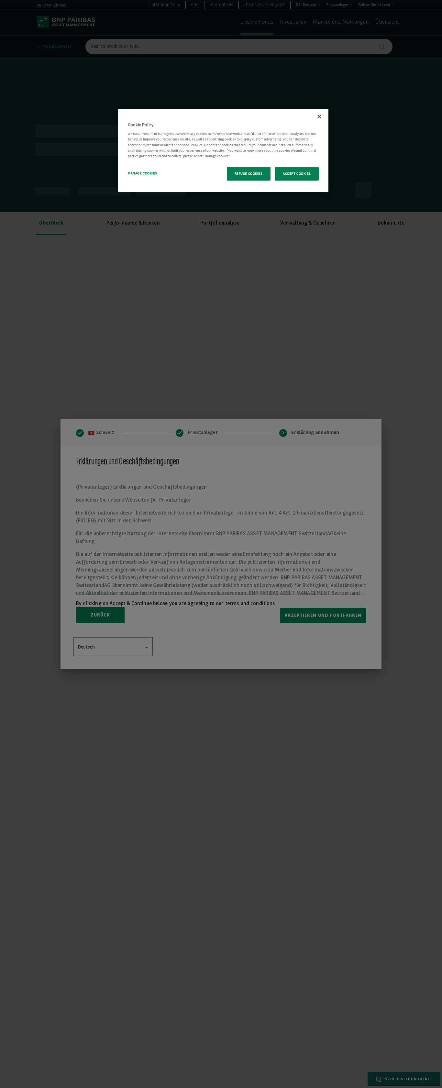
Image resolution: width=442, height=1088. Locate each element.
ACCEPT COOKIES (297, 173)
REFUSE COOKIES (249, 173)
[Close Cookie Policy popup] (319, 116)
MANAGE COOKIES (142, 173)
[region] (223, 150)
